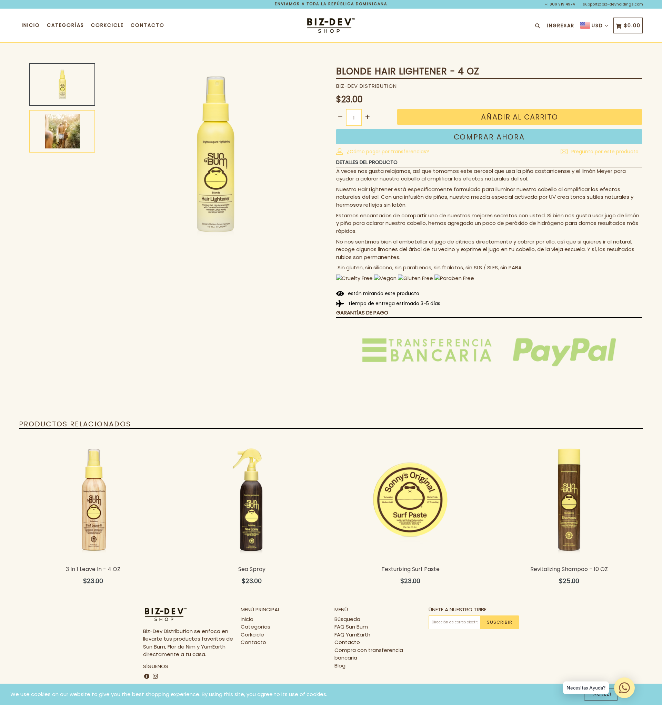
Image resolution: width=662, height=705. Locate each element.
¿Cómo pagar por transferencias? (387, 151)
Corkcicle (107, 25)
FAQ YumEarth (352, 634)
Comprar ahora (489, 137)
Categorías (65, 25)
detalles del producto (367, 162)
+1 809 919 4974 (560, 4)
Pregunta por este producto (604, 151)
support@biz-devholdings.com (613, 4)
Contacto (147, 25)
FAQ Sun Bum (351, 626)
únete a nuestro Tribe (458, 609)
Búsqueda (347, 619)
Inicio (31, 25)
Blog (339, 665)
